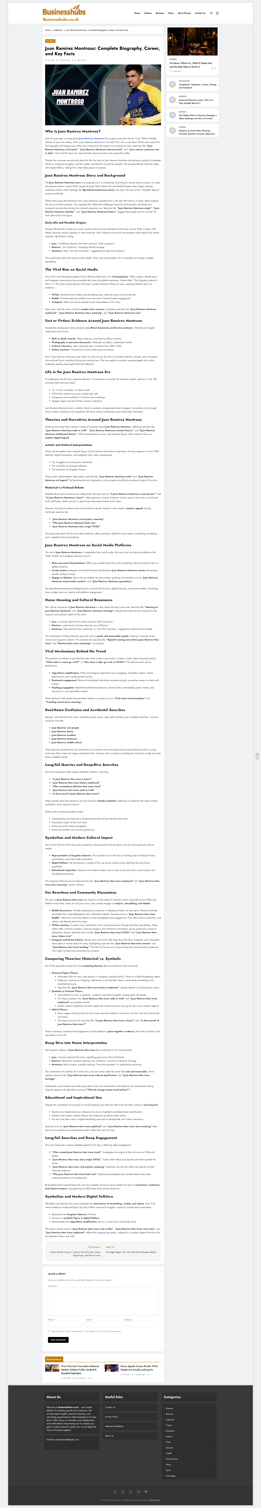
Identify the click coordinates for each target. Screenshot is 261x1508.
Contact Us (200, 13)
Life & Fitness (184, 13)
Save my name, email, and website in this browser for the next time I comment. (86, 1331)
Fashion (148, 13)
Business (160, 13)
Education (170, 1430)
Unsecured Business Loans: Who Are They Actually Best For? (196, 102)
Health (169, 1453)
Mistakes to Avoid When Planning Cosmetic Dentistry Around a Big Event (197, 132)
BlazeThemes (154, 1500)
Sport (168, 1470)
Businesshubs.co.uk (61, 19)
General (173, 59)
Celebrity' (50, 41)
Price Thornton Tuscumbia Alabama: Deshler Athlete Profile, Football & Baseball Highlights (80, 1369)
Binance (169, 1408)
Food (168, 1442)
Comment (53, 1286)
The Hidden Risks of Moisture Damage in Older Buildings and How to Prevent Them (198, 118)
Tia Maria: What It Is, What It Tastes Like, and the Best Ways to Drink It (191, 64)
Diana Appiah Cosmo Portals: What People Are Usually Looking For (139, 1367)
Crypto (169, 1425)
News (171, 13)
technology (184, 81)
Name (51, 1319)
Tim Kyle (51, 60)
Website (127, 1319)
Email (89, 1319)
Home (137, 13)
